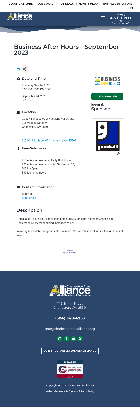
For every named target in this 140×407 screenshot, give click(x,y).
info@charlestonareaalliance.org (70, 329)
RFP (130, 7)
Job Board (46, 3)
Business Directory (117, 3)
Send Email (29, 197)
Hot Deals (66, 3)
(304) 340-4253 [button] (70, 318)
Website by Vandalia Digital (61, 391)
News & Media (88, 3)
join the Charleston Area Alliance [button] (70, 350)
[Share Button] (25, 69)
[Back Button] (18, 70)
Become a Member (21, 3)
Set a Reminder (107, 96)
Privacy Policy (87, 391)
